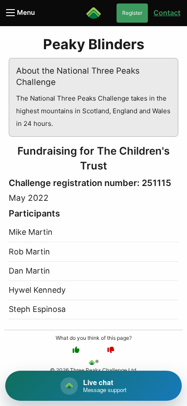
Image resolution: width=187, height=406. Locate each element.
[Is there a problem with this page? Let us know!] (111, 350)
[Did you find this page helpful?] (76, 350)
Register (132, 13)
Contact (167, 12)
